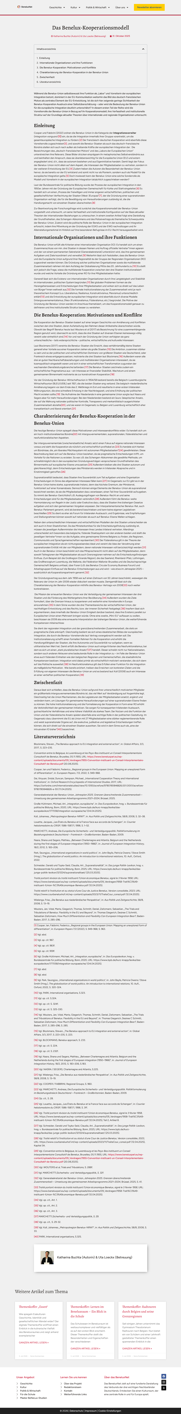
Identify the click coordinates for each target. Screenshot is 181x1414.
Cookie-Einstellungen (109, 1410)
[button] (143, 49)
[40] (59, 729)
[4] (71, 168)
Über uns (120, 7)
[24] (121, 450)
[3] (65, 143)
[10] (135, 266)
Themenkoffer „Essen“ (33, 1307)
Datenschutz (76, 1410)
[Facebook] (163, 1376)
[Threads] (163, 1388)
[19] (58, 394)
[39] (82, 675)
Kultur (74, 7)
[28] (97, 498)
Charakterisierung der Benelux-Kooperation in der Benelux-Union (74, 72)
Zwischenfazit (47, 77)
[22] (75, 434)
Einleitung (44, 58)
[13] (43, 296)
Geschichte (55, 7)
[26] (63, 471)
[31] (144, 547)
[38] (66, 664)
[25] (90, 464)
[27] (105, 481)
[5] (67, 175)
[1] (35, 925)
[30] (97, 540)
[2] (80, 140)
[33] (125, 585)
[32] (87, 572)
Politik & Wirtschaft (96, 7)
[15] (109, 349)
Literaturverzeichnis (50, 81)
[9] (84, 255)
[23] (117, 446)
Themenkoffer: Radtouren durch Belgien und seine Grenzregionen (139, 1311)
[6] (137, 188)
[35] (51, 605)
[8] (93, 202)
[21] (74, 408)
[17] (86, 367)
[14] (66, 336)
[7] (100, 195)
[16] (121, 356)
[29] (49, 513)
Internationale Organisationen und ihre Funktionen (67, 62)
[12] (69, 289)
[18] (112, 374)
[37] (89, 649)
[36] (123, 608)
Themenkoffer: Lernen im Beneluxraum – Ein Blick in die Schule (88, 1311)
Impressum (91, 1410)
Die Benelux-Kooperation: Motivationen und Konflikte (68, 67)
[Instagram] (163, 1382)
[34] (104, 597)
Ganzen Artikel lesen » (34, 1342)
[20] (63, 405)
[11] (88, 282)
